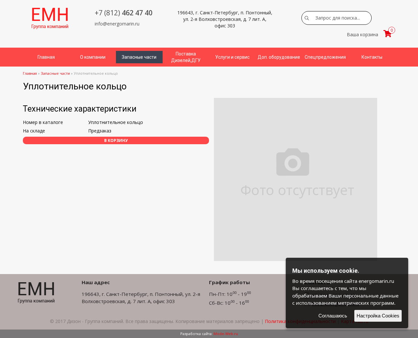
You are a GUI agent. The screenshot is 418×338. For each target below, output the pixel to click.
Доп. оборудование (279, 57)
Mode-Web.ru (226, 333)
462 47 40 (124, 12)
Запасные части (139, 57)
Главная (46, 57)
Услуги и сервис (232, 57)
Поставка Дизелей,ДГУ (186, 57)
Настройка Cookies (378, 315)
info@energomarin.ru (117, 24)
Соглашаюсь (332, 315)
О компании (92, 57)
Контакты (372, 57)
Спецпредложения (325, 57)
